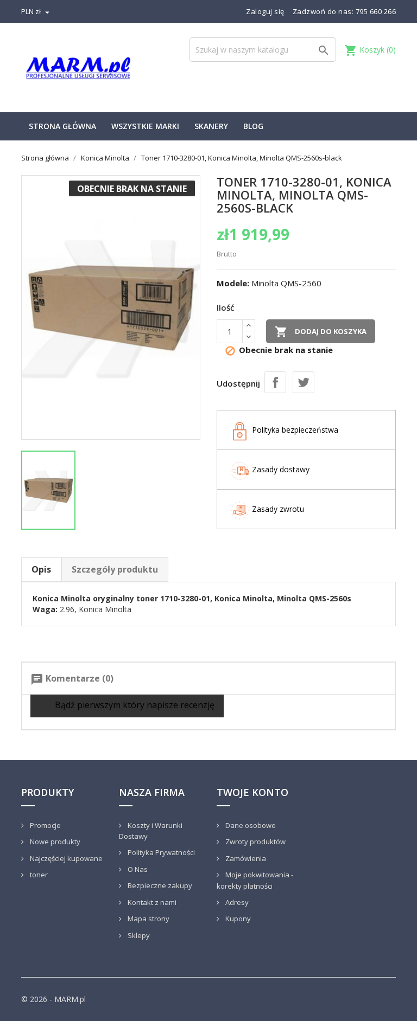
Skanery (211, 126)
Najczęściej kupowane (65, 858)
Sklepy (138, 935)
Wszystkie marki (145, 126)
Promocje (44, 825)
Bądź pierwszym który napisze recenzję (133, 705)
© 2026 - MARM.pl (53, 999)
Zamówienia (245, 858)
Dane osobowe (250, 825)
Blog (253, 126)
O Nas (137, 869)
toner (38, 874)
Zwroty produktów (255, 841)
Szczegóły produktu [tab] (115, 569)
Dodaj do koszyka (321, 331)
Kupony (237, 918)
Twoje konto (252, 792)
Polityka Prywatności (160, 852)
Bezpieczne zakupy (159, 885)
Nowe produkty (54, 841)
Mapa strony (147, 918)
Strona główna (62, 126)
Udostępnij (275, 382)
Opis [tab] (41, 569)
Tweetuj (303, 382)
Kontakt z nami (151, 902)
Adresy (236, 902)
